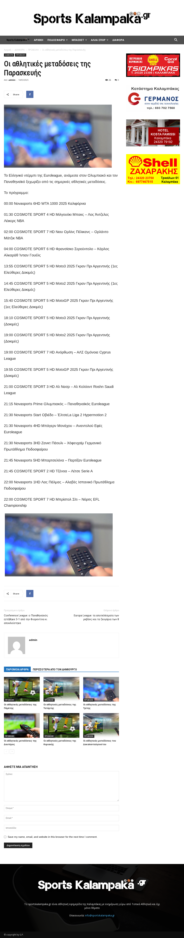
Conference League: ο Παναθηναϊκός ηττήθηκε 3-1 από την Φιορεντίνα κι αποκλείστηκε (26, 619)
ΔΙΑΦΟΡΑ (118, 40)
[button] (175, 40)
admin (11, 80)
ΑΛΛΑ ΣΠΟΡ (98, 40)
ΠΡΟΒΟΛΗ (33, 49)
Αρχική (7, 49)
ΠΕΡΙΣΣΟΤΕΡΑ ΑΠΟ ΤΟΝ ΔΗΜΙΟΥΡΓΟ (55, 669)
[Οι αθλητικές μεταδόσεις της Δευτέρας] (22, 725)
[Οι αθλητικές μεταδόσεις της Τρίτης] (101, 689)
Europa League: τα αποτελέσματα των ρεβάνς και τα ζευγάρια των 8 (96, 617)
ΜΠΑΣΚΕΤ (78, 40)
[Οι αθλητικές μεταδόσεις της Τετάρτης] (61, 689)
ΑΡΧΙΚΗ (38, 40)
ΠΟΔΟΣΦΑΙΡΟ (56, 40)
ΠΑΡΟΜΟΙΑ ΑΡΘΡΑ (17, 669)
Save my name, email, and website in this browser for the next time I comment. (52, 836)
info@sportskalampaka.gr (100, 915)
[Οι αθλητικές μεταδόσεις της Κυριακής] (61, 725)
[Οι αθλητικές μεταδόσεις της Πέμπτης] (22, 689)
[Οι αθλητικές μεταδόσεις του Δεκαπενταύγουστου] (101, 725)
